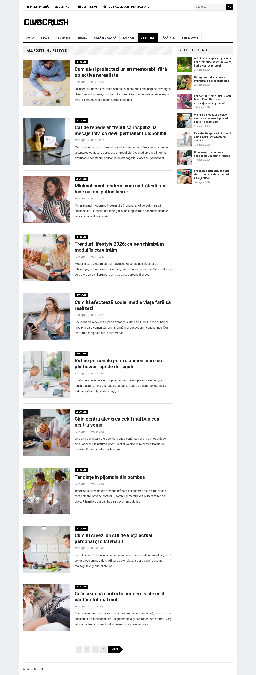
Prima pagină (39, 6)
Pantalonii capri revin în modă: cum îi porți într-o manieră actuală (213, 137)
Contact (64, 6)
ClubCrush (38, 669)
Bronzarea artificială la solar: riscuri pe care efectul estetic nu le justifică (212, 174)
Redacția (80, 82)
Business (64, 37)
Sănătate (168, 37)
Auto (30, 37)
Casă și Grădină (105, 37)
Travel (82, 37)
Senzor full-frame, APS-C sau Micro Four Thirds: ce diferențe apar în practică (212, 99)
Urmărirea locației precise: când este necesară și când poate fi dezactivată (211, 118)
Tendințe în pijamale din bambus (110, 477)
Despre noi (89, 6)
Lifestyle (147, 37)
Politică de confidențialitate (127, 6)
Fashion (128, 37)
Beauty (46, 37)
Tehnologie (190, 37)
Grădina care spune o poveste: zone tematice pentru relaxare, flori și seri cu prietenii (213, 62)
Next (115, 649)
